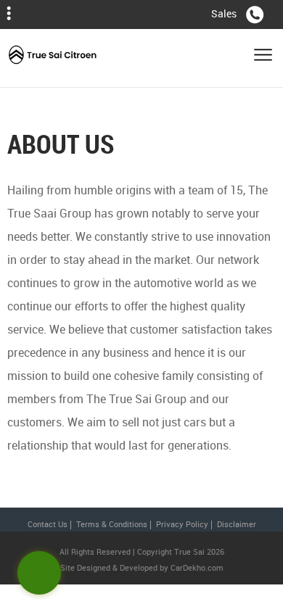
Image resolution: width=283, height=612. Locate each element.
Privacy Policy (182, 523)
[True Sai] (53, 58)
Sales (224, 13)
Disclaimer (236, 523)
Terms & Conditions (111, 523)
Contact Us (47, 523)
